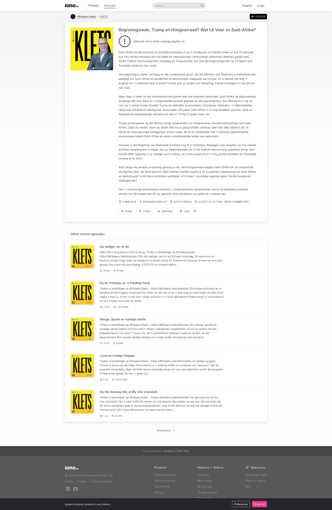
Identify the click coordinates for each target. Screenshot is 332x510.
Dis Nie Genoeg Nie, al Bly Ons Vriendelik (129, 392)
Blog (248, 486)
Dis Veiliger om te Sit (114, 246)
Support (247, 5)
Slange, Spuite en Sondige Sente (123, 319)
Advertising (161, 486)
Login (260, 5)
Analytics (203, 474)
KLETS (104, 16)
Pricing (158, 492)
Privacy (82, 481)
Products (93, 5)
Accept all (259, 504)
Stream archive (207, 492)
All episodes (163, 430)
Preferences (241, 504)
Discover (110, 5)
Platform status (255, 480)
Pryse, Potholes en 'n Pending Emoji (125, 283)
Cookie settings (101, 481)
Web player (204, 480)
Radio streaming (165, 480)
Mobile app (204, 486)
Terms (69, 481)
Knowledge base (256, 474)
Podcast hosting (165, 474)
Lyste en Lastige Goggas (117, 355)
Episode (260, 16)
